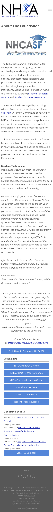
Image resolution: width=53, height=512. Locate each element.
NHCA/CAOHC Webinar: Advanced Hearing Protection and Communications (22, 431)
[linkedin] (33, 476)
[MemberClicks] (19, 9)
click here (6, 112)
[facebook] (20, 476)
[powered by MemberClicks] (26, 509)
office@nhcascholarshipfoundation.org (28, 342)
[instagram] (29, 476)
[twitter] (24, 476)
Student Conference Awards (30, 97)
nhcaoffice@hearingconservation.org (26, 501)
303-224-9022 (29, 496)
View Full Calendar (26, 453)
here (38, 504)
